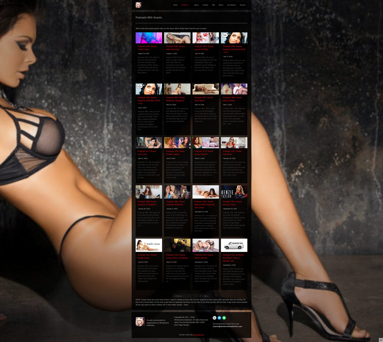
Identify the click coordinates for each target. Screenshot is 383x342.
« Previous (178, 296)
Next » (206, 296)
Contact (205, 5)
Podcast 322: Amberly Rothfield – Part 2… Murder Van (233, 258)
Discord (242, 5)
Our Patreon (231, 5)
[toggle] (381, 340)
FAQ (213, 5)
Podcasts (184, 5)
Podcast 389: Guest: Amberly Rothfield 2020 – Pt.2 (234, 49)
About (196, 5)
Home (175, 5)
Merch (221, 5)
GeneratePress (198, 335)
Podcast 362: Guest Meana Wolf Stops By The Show (204, 204)
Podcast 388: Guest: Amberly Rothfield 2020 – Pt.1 (149, 100)
